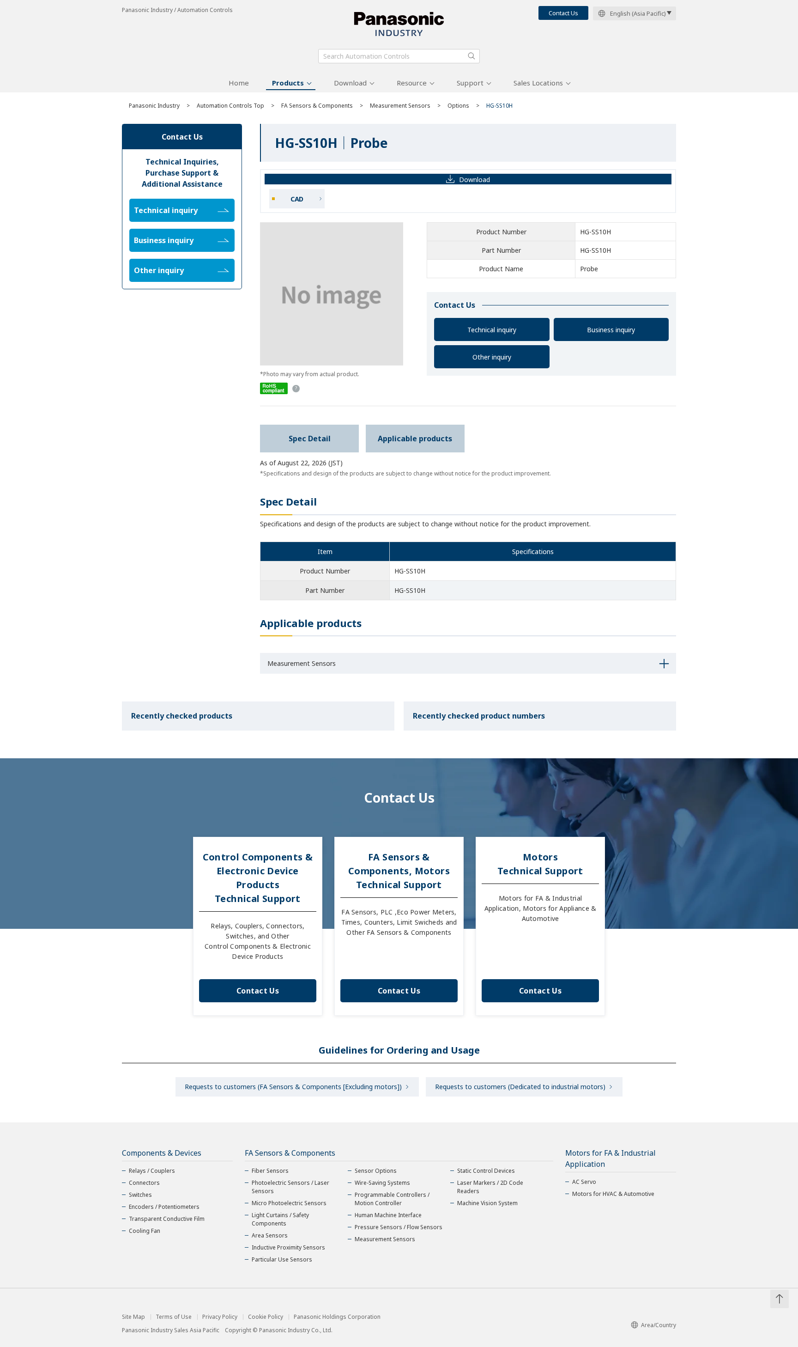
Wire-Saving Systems (382, 1183)
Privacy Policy (219, 1317)
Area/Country (658, 1325)
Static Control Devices (486, 1171)
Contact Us (563, 13)
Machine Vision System (487, 1203)
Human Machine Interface (388, 1215)
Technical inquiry (491, 329)
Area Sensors (270, 1235)
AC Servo (584, 1182)
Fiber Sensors (270, 1171)
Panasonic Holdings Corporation (337, 1317)
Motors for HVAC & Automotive (613, 1194)
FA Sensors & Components (317, 106)
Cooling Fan (144, 1231)
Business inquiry (611, 329)
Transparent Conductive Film (167, 1219)
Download (350, 82)
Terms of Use (174, 1317)
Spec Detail (310, 438)
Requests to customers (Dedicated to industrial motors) (520, 1086)
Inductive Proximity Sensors (288, 1247)
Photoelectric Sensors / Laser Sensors (290, 1187)
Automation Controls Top (230, 106)
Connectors (144, 1183)
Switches (140, 1195)
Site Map (133, 1317)
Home (239, 82)
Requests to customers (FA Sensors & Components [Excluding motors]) (293, 1086)
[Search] (471, 55)
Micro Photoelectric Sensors (289, 1203)
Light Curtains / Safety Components (280, 1219)
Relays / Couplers (152, 1171)
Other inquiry (491, 357)
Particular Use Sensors (282, 1259)
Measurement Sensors (400, 106)
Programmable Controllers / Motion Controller (392, 1199)
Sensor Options (376, 1171)
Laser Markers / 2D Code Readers (490, 1187)
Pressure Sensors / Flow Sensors (398, 1227)
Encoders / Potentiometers (164, 1207)
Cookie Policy (265, 1317)
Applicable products (415, 438)
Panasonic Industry (154, 106)
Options (458, 106)
